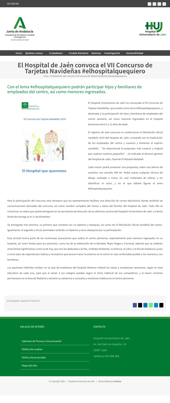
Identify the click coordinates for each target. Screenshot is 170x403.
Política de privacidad (34, 357)
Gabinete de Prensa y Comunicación (42, 341)
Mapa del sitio (29, 365)
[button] (150, 53)
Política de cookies (32, 349)
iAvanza (117, 381)
